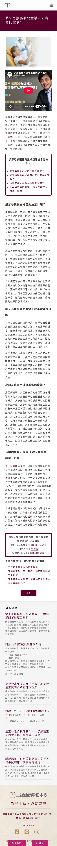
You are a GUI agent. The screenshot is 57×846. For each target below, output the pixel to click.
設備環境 (33, 516)
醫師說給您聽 (37, 553)
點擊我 (34, 549)
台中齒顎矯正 (12, 465)
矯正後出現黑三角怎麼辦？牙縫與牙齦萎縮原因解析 (27, 615)
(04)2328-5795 (37, 545)
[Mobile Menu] (51, 5)
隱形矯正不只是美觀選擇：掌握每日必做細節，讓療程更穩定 (27, 760)
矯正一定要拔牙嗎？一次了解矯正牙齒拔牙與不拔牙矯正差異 (27, 733)
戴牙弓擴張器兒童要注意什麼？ (27, 171)
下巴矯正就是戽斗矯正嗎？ (23, 567)
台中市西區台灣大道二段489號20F (33, 814)
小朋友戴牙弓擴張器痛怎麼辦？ (27, 183)
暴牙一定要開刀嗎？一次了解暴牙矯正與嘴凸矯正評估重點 (27, 685)
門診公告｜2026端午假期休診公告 (28, 711)
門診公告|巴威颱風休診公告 (23, 644)
